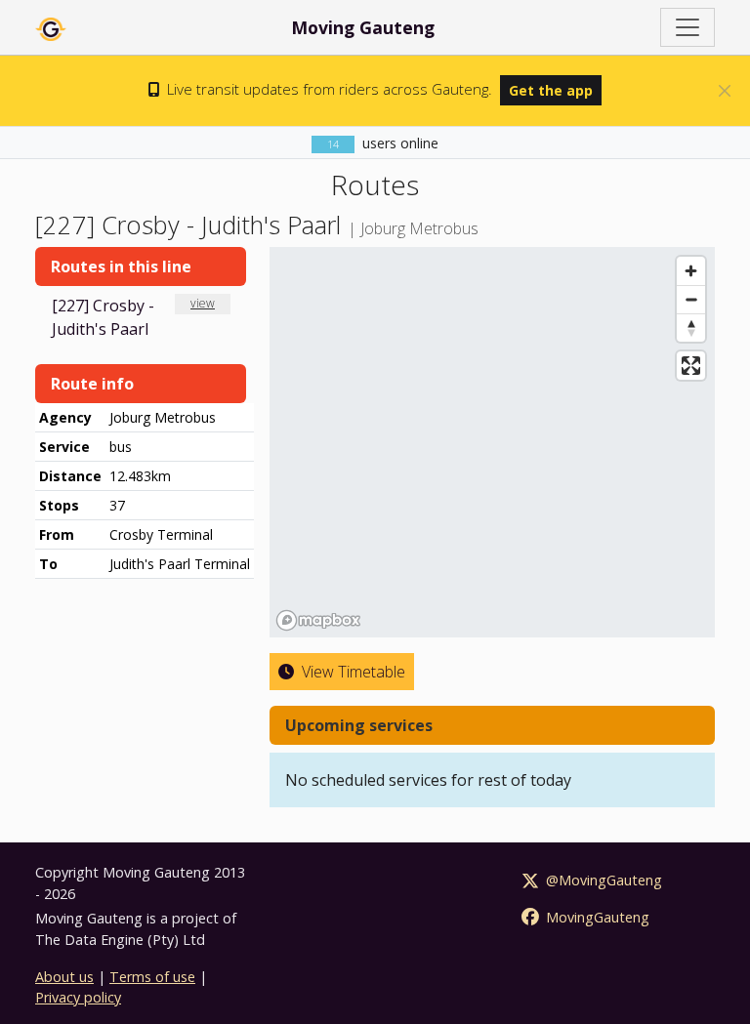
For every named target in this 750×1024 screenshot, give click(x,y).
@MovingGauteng (602, 880)
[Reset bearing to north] (691, 327)
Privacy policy (78, 997)
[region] (492, 442)
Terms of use (152, 976)
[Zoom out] (691, 299)
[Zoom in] (691, 271)
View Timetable (351, 671)
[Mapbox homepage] (318, 620)
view (202, 303)
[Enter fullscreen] (691, 365)
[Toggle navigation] (687, 27)
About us (64, 976)
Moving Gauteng (363, 27)
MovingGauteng (595, 917)
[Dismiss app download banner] (724, 91)
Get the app (551, 90)
